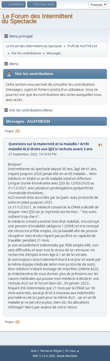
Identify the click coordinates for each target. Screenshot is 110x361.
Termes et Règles (51, 351)
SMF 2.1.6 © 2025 (43, 355)
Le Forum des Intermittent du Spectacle (37, 18)
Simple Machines (67, 355)
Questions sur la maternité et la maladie (42, 144)
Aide (34, 351)
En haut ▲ (72, 351)
